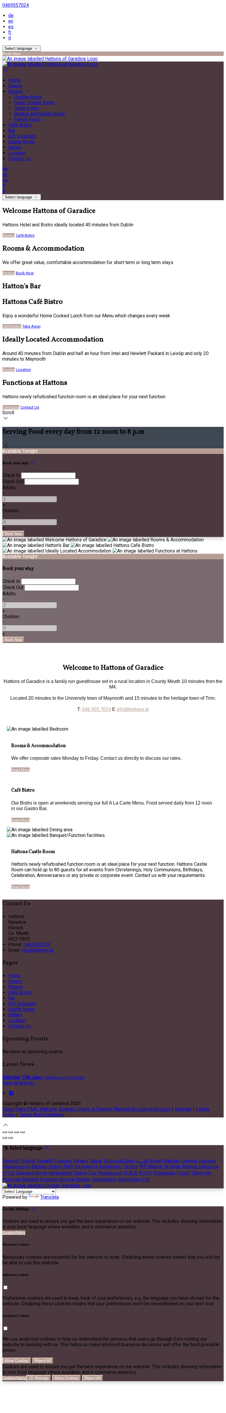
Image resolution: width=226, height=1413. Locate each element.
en (10, 21)
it (9, 38)
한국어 (146, 1173)
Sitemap (183, 1109)
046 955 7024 (96, 709)
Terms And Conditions (41, 1114)
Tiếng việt (201, 1173)
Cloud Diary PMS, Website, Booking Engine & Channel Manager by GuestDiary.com (86, 1109)
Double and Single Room (39, 114)
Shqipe (83, 1179)
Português (164, 1173)
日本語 (130, 1173)
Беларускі (110, 1166)
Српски (66, 1179)
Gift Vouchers (22, 136)
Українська (110, 1173)
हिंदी (142, 1166)
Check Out (12, 481)
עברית (8, 1173)
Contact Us (19, 158)
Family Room (27, 119)
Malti (68, 1166)
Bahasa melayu (46, 1166)
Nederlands (60, 1173)
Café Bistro (19, 125)
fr (9, 32)
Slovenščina (103, 1179)
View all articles (18, 1083)
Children (10, 510)
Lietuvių (189, 1161)
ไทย (92, 1173)
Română (30, 1179)
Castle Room (21, 142)
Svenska (48, 1179)
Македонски (16, 1166)
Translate (49, 1197)
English (28, 1161)
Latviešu (207, 1161)
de (11, 15)
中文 (145, 1179)
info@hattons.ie (133, 709)
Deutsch (10, 1161)
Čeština (130, 1166)
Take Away (31, 326)
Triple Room (26, 108)
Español (45, 1161)
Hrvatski (172, 1166)
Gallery (15, 147)
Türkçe (80, 1173)
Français (63, 1161)
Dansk (95, 1161)
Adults (9, 487)
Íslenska (25, 1173)
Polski (183, 1173)
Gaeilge (172, 1161)
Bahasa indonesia (200, 1166)
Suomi (156, 1161)
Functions (10, 407)
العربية (142, 1161)
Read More (20, 769)
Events (15, 86)
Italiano (80, 1161)
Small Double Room (34, 102)
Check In (11, 475)
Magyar (155, 1166)
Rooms (16, 91)
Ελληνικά (113, 1161)
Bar (11, 130)
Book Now (25, 273)
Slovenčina (128, 1179)
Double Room (28, 97)
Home (14, 80)
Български (86, 1166)
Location (17, 153)
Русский (11, 1179)
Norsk (41, 1173)
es (11, 26)
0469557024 (15, 5)
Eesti (129, 1161)
